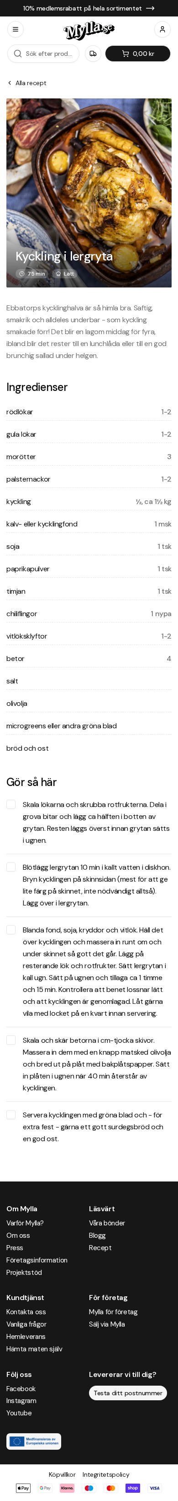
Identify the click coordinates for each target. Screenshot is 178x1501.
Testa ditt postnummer (128, 1393)
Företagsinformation (37, 1260)
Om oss (18, 1235)
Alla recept (31, 83)
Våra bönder (107, 1223)
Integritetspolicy (106, 1474)
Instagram (21, 1400)
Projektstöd (24, 1272)
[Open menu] (15, 29)
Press (14, 1247)
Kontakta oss (26, 1312)
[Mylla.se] (89, 31)
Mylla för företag (113, 1312)
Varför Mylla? (25, 1223)
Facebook (21, 1388)
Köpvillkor (62, 1474)
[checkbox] (11, 804)
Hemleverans (26, 1336)
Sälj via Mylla (107, 1324)
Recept (100, 1247)
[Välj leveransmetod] (93, 53)
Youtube (18, 1413)
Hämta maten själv (34, 1349)
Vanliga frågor (26, 1324)
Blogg (97, 1235)
